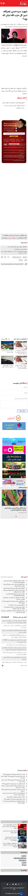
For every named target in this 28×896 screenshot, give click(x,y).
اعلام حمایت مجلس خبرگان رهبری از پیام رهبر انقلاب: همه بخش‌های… (14, 591)
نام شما (25, 387)
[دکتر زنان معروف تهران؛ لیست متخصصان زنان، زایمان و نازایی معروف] (22, 827)
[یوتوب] (12, 884)
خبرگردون (24, 856)
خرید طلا (24, 865)
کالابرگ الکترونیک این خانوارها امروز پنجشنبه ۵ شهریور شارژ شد (14, 802)
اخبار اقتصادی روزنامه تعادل (20, 858)
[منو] (4, 3)
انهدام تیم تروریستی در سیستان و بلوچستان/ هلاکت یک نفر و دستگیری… (14, 608)
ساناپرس (24, 862)
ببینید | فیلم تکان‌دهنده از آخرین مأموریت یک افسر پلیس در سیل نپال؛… (13, 786)
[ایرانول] (14, 466)
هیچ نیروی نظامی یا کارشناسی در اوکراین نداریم (13, 103)
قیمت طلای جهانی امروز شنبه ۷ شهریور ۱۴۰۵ (14, 799)
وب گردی (24, 822)
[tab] (14, 516)
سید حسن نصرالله (17, 257)
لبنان (25, 260)
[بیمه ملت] (14, 426)
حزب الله (25, 257)
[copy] (26, 264)
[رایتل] (14, 450)
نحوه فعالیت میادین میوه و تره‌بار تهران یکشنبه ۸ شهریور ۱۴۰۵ (13, 602)
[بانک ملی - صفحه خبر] (14, 418)
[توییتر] (8, 257)
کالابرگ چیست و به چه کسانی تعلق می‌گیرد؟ (10, 831)
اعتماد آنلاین (6, 888)
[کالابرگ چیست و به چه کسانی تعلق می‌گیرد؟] (22, 833)
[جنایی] (14, 474)
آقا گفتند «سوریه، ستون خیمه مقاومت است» (17, 247)
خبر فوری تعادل (22, 860)
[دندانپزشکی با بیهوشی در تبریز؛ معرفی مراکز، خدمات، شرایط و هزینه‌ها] (22, 845)
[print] (15, 45)
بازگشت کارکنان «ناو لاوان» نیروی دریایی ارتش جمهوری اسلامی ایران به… (14, 581)
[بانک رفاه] (14, 482)
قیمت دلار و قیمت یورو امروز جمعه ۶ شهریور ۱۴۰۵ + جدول (13, 790)
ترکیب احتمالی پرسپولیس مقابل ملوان (16, 797)
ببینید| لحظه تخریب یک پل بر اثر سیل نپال (14, 508)
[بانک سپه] (14, 458)
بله (9, 238)
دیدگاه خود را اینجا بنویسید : (20, 398)
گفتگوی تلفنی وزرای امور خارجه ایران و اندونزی (14, 588)
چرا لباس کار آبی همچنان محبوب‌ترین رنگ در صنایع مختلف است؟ (11, 838)
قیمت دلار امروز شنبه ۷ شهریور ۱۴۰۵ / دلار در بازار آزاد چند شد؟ (13, 780)
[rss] (20, 884)
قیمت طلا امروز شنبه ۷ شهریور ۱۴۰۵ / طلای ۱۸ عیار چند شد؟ (13, 777)
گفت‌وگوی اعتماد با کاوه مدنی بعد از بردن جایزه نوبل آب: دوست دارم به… (14, 794)
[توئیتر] (9, 884)
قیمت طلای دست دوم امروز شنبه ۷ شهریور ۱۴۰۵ (13, 784)
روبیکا (14, 238)
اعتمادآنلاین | (23, 48)
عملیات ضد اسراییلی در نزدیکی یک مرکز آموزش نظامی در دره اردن (14, 598)
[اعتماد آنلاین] (23, 3)
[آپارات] (7, 884)
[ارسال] (17, 45)
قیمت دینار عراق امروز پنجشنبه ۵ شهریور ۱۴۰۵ (14, 774)
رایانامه (25, 393)
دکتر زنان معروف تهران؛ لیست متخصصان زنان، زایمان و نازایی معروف (9, 826)
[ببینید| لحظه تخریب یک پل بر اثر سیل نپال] (14, 498)
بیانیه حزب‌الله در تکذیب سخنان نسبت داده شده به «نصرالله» (14, 107)
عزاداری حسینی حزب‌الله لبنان (20, 249)
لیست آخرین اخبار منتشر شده (7, 577)
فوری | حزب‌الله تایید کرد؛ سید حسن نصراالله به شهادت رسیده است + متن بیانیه (13, 252)
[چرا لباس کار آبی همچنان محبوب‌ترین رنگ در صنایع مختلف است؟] (22, 839)
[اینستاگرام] (18, 884)
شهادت (20, 260)
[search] (1, 3)
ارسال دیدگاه (22, 411)
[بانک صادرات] (14, 442)
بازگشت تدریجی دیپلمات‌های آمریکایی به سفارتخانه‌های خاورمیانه (15, 594)
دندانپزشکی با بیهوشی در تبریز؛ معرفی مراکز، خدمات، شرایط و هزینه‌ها (10, 845)
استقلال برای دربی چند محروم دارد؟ (16, 605)
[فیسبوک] (5, 257)
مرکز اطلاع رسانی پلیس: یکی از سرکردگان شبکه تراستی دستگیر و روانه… (14, 585)
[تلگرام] (2, 257)
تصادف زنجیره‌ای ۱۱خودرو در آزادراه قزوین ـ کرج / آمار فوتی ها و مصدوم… (13, 611)
